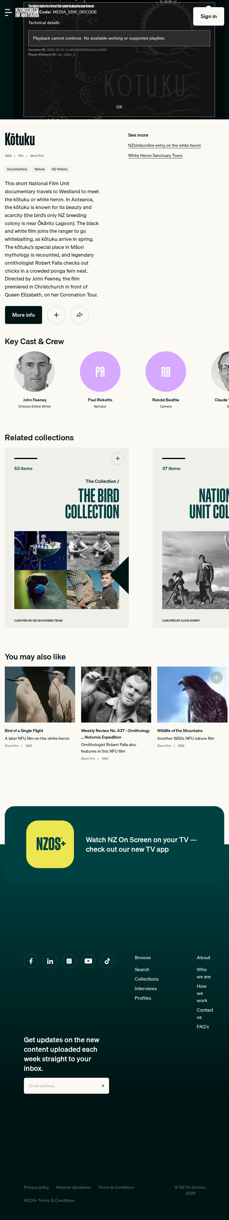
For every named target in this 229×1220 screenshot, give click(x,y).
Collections (147, 979)
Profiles (143, 998)
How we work (202, 993)
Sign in (209, 16)
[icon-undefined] (56, 315)
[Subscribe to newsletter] (102, 1085)
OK (119, 106)
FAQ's (203, 1026)
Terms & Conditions (116, 1187)
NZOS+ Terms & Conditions (49, 1200)
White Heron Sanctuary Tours (155, 155)
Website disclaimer (73, 1187)
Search (142, 969)
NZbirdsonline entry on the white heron (164, 145)
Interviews (146, 988)
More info (23, 315)
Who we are (204, 972)
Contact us (205, 1013)
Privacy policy (36, 1187)
